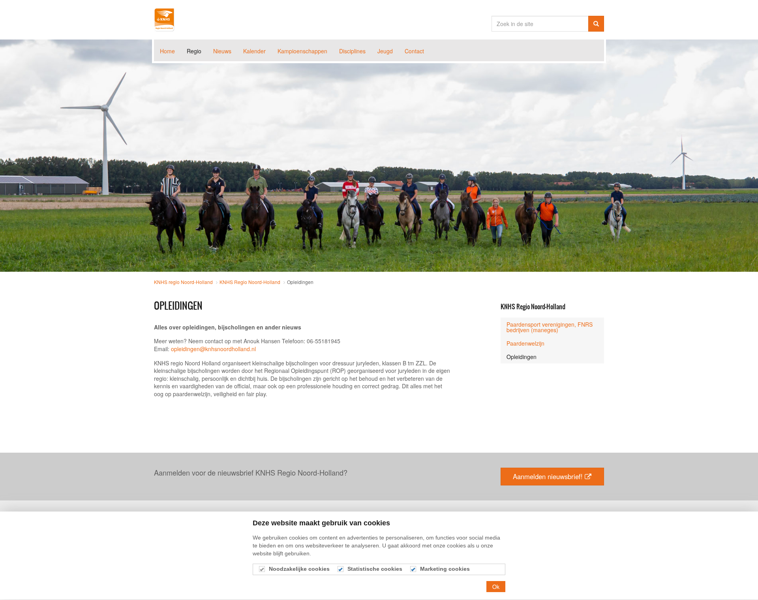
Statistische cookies (374, 569)
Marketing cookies (445, 569)
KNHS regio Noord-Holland (164, 20)
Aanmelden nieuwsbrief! (548, 476)
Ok (495, 587)
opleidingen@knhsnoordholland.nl (213, 349)
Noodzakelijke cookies (299, 569)
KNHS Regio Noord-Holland (533, 306)
